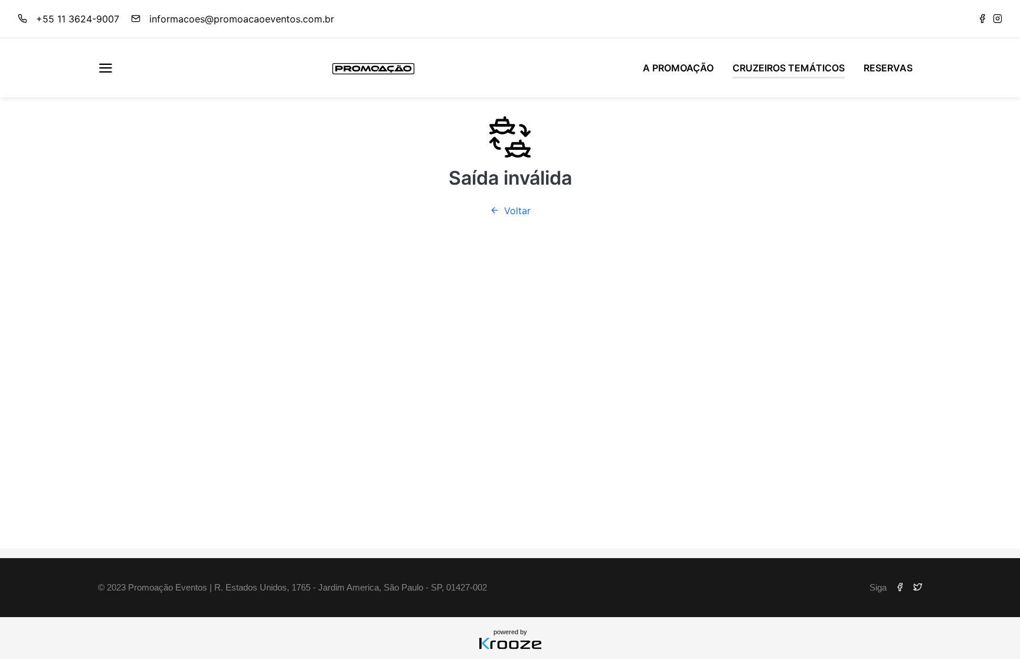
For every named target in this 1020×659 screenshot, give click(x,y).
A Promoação (678, 68)
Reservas (888, 68)
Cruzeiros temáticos (789, 68)
